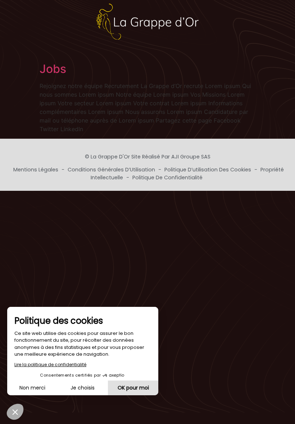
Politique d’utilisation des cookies (208, 169)
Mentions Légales (36, 169)
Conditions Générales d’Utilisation (112, 169)
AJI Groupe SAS (190, 156)
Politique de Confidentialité (167, 177)
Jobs (53, 69)
